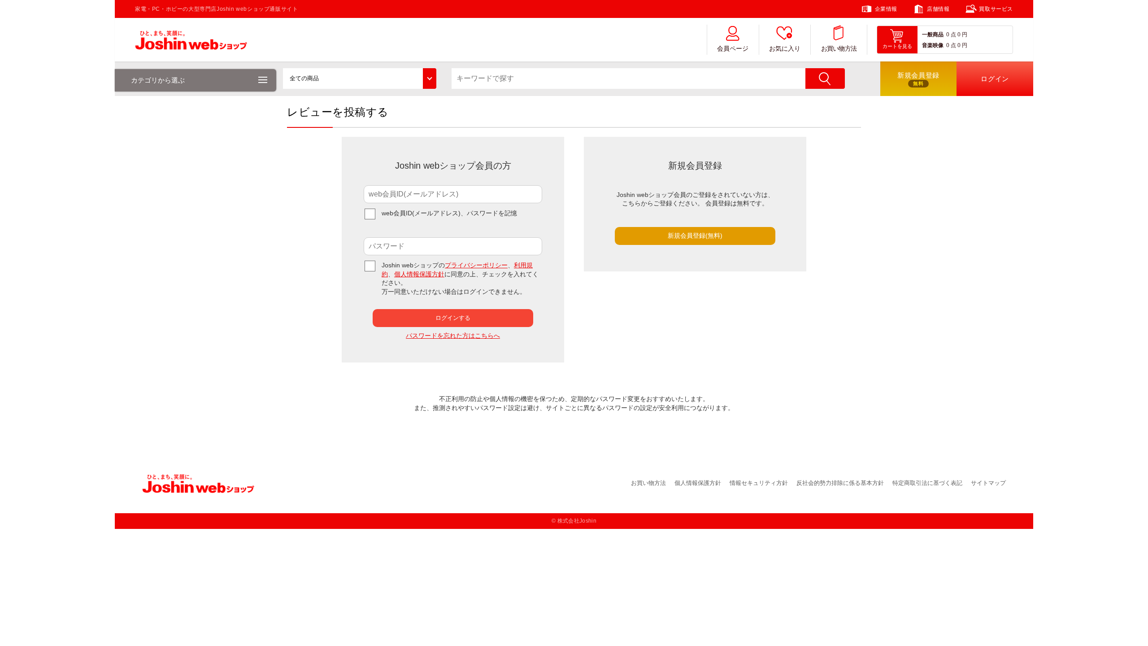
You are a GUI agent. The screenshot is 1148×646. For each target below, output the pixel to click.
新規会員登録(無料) (695, 235)
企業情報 (886, 9)
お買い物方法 (839, 48)
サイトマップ (988, 483)
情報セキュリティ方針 (759, 483)
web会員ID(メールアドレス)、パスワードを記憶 (449, 213)
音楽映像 (933, 45)
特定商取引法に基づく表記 (927, 483)
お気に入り (784, 48)
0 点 (951, 34)
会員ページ (732, 48)
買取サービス (996, 9)
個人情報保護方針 (419, 274)
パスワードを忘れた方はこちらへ (453, 335)
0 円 (962, 34)
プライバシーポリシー (476, 265)
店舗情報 (938, 9)
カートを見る (897, 46)
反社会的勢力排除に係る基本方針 (840, 483)
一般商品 (933, 34)
